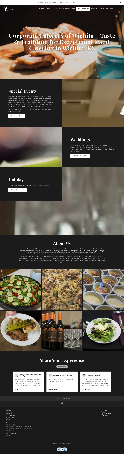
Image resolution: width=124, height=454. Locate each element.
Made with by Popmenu (35, 398)
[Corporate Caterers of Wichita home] (9, 9)
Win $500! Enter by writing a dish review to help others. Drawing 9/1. (58, 2)
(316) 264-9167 (10, 420)
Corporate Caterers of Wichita (106, 413)
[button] (20, 289)
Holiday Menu (56, 9)
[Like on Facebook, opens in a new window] (62, 404)
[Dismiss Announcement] (121, 2)
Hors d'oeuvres (69, 9)
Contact (94, 9)
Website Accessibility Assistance (62, 444)
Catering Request (82, 9)
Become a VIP (103, 9)
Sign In (112, 9)
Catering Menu (44, 9)
